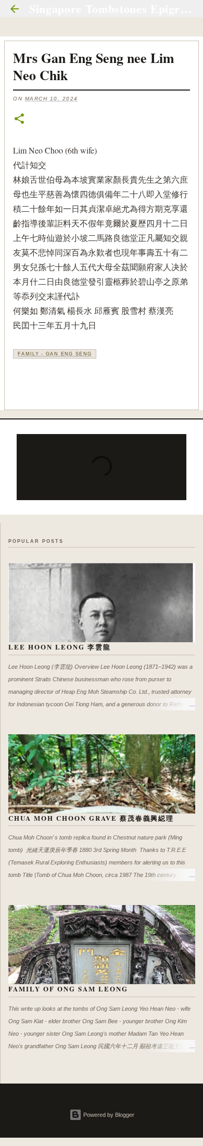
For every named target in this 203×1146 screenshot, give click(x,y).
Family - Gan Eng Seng (55, 353)
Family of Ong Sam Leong (68, 989)
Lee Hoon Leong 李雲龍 (59, 647)
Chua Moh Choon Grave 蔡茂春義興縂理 (91, 818)
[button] (19, 119)
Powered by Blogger (108, 1115)
